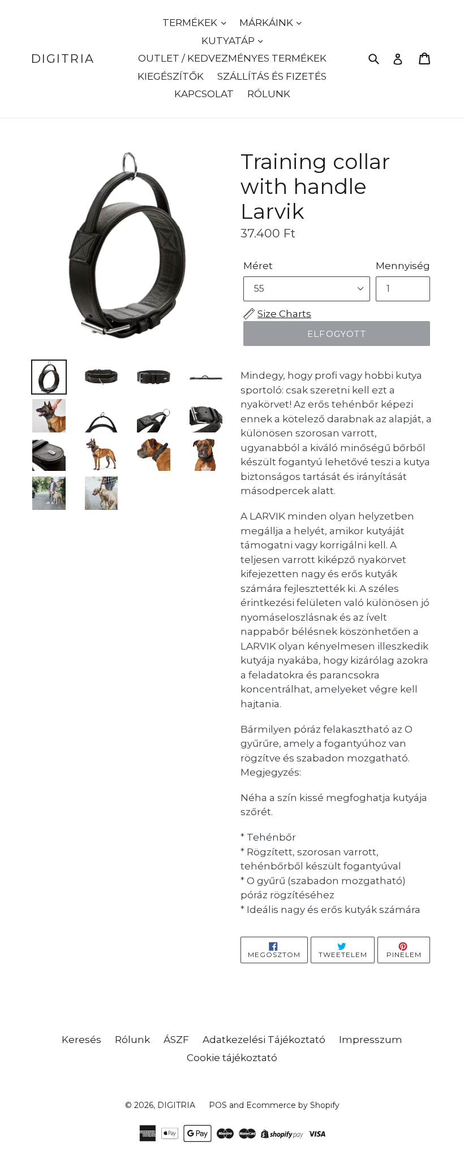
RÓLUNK (268, 93)
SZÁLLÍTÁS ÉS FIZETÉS (271, 76)
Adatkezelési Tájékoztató (264, 1039)
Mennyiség (403, 265)
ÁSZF (176, 1039)
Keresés (81, 1039)
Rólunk (132, 1039)
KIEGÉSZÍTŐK (171, 76)
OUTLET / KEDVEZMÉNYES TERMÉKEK (232, 58)
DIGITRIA (62, 58)
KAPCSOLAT (204, 93)
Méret (258, 265)
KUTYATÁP (229, 40)
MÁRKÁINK (267, 22)
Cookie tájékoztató (232, 1057)
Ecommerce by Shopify (293, 1105)
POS (218, 1105)
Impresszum (370, 1039)
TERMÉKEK (191, 22)
